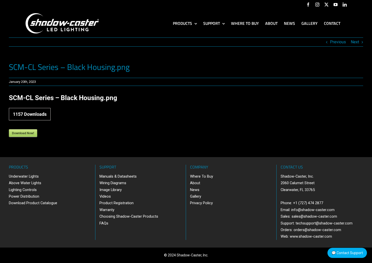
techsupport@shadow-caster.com (324, 223)
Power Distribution (24, 196)
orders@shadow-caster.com (317, 230)
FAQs (103, 223)
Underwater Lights (24, 176)
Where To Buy (201, 176)
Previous (338, 42)
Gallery (195, 196)
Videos (105, 196)
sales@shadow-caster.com (314, 216)
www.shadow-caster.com (311, 236)
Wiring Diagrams (112, 183)
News (194, 189)
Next (355, 42)
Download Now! (23, 133)
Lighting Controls (23, 189)
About (195, 183)
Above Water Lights (25, 183)
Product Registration (116, 203)
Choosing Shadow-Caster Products (128, 216)
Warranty (106, 210)
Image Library (110, 189)
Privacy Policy (201, 203)
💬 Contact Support (347, 253)
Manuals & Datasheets (118, 176)
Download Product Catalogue (33, 203)
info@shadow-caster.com (313, 210)
